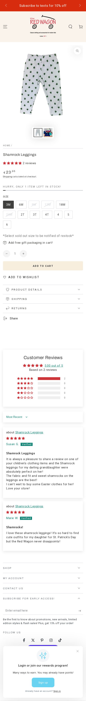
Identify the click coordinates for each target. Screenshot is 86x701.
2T (24, 216)
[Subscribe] (80, 610)
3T (36, 216)
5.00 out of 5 (54, 365)
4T (48, 216)
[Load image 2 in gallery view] (48, 132)
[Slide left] (6, 5)
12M (49, 206)
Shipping (7, 177)
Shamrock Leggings (29, 432)
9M (35, 206)
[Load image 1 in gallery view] (38, 132)
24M (11, 216)
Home (6, 145)
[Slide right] (79, 5)
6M (23, 206)
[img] (15, 438)
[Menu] (5, 26)
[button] (70, 26)
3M (10, 206)
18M (64, 206)
